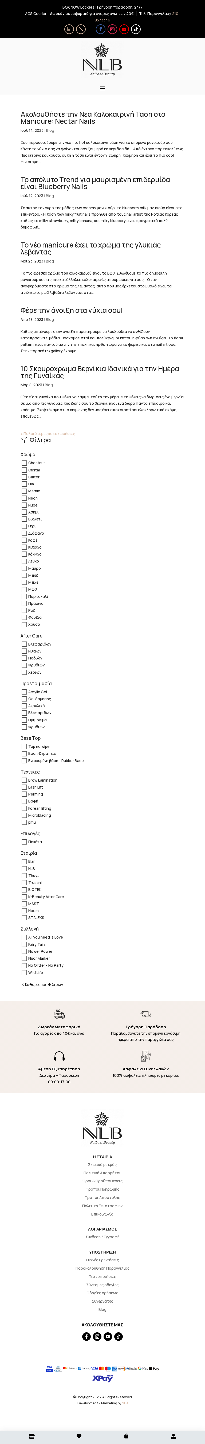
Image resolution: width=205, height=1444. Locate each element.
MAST (33, 903)
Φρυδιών (36, 665)
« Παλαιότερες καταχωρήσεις (48, 433)
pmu (32, 822)
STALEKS (36, 917)
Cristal (34, 469)
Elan (32, 861)
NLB (31, 868)
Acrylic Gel (37, 691)
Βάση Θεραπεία (42, 753)
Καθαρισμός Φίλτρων (44, 984)
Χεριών (34, 672)
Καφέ (32, 540)
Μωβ (32, 589)
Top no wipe (39, 746)
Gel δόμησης (39, 698)
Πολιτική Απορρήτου (102, 1172)
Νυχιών (34, 651)
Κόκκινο (35, 554)
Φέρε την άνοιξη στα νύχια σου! (72, 310)
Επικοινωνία (102, 1214)
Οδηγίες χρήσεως (102, 1292)
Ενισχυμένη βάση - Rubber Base (56, 760)
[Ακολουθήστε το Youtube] (124, 29)
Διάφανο (36, 533)
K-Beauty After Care (46, 896)
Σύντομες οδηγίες (102, 1284)
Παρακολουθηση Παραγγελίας (102, 1268)
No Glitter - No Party (46, 965)
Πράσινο (36, 603)
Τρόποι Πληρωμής (102, 1189)
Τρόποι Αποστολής (102, 1197)
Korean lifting (39, 808)
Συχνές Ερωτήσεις (102, 1259)
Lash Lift (35, 787)
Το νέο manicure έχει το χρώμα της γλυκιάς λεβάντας (91, 248)
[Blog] (81, 29)
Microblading (39, 815)
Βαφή (33, 801)
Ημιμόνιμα (37, 719)
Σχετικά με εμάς (102, 1164)
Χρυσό (34, 624)
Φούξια (35, 617)
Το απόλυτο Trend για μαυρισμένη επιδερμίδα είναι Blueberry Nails (95, 183)
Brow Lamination (42, 780)
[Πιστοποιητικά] (69, 29)
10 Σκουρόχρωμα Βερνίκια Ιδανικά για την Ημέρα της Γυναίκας (100, 372)
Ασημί (33, 512)
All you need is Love (45, 937)
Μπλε (33, 582)
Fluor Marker (39, 958)
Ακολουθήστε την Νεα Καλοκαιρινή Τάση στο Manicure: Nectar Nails (93, 117)
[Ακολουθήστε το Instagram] (112, 29)
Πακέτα (35, 842)
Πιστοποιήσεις (102, 1276)
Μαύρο (34, 568)
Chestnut (36, 463)
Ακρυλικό (36, 705)
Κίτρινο (35, 547)
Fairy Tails (37, 944)
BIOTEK (34, 889)
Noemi (34, 910)
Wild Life (35, 972)
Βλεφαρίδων (39, 644)
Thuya (34, 875)
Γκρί (32, 526)
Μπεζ (33, 575)
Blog (50, 130)
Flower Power (40, 951)
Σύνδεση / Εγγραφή (102, 1236)
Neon (33, 498)
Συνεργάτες (102, 1301)
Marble (34, 491)
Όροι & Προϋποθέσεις (102, 1180)
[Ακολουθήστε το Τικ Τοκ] (136, 29)
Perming (35, 794)
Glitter (34, 476)
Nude (33, 505)
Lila (31, 483)
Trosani (35, 882)
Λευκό (33, 561)
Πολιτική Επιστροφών (102, 1205)
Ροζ (31, 610)
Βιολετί (35, 519)
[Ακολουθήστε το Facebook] (100, 29)
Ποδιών (35, 658)
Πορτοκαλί (38, 596)
